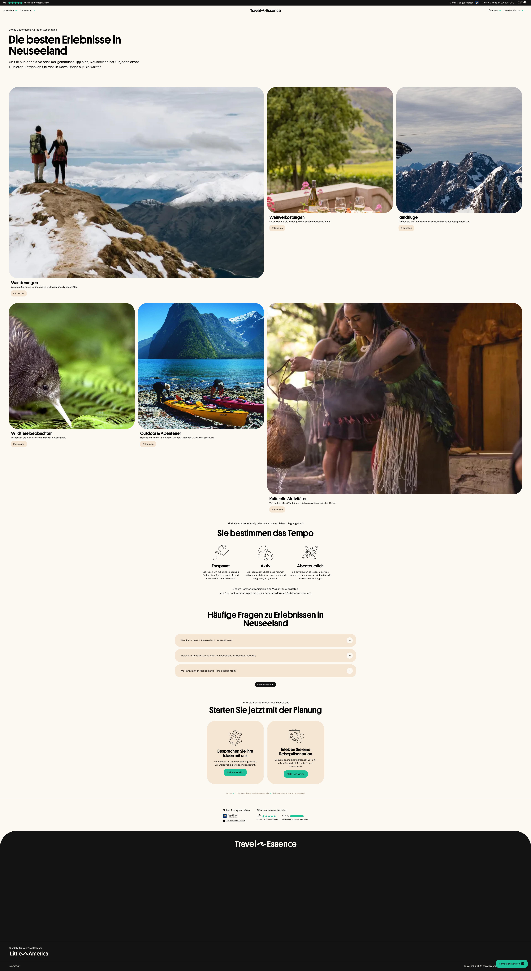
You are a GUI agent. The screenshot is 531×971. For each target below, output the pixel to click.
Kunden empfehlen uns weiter (297, 819)
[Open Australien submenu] (30, 890)
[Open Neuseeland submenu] (34, 897)
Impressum (14, 966)
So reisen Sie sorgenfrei (236, 820)
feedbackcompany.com (268, 819)
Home (229, 793)
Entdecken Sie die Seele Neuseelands (252, 793)
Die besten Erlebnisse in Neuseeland (288, 793)
